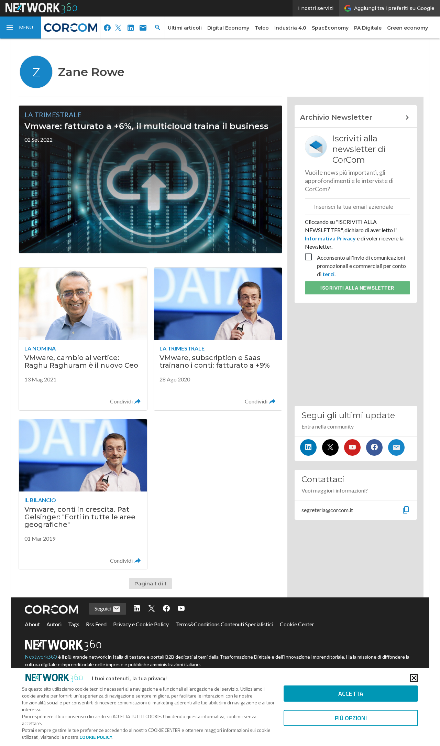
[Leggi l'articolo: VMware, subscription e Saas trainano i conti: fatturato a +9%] (218, 339)
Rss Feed (96, 624)
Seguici (103, 608)
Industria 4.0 (290, 28)
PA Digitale (368, 28)
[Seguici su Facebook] (374, 447)
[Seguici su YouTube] (352, 447)
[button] (20, 28)
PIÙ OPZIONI (351, 718)
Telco (262, 28)
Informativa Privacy (331, 238)
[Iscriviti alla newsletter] (396, 447)
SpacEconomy (330, 28)
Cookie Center (297, 624)
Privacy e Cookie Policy (141, 624)
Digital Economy (228, 28)
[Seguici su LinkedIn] (308, 447)
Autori (54, 624)
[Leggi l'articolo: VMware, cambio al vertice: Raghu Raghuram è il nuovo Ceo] (83, 339)
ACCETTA (350, 693)
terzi (328, 274)
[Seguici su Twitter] (330, 447)
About (32, 624)
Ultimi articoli (185, 28)
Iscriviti (357, 288)
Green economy (407, 28)
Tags (73, 624)
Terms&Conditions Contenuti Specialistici (224, 624)
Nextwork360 (41, 657)
